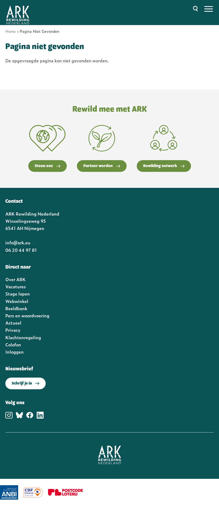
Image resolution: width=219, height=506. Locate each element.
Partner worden (98, 166)
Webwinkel (16, 301)
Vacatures (15, 286)
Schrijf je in (22, 383)
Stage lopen (17, 293)
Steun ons (44, 166)
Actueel (13, 322)
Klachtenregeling (23, 337)
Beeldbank (16, 308)
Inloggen (14, 352)
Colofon (13, 344)
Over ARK (15, 279)
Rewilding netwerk (160, 166)
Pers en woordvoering (27, 315)
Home (10, 31)
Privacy (12, 330)
